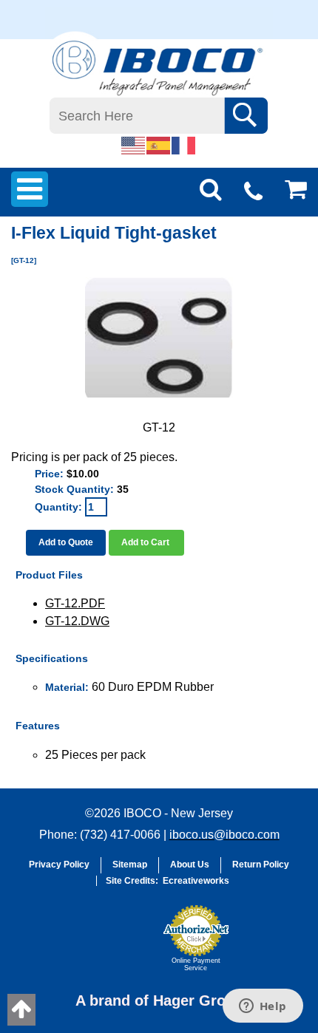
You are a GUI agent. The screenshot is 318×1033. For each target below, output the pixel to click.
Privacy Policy (59, 864)
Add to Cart (146, 542)
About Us (189, 864)
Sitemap (129, 864)
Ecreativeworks (196, 881)
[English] (133, 145)
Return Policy (260, 864)
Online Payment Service (196, 964)
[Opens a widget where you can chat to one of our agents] (262, 1007)
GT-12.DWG (77, 621)
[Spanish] (159, 145)
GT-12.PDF (75, 603)
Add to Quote (65, 542)
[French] (184, 145)
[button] (119, 945)
